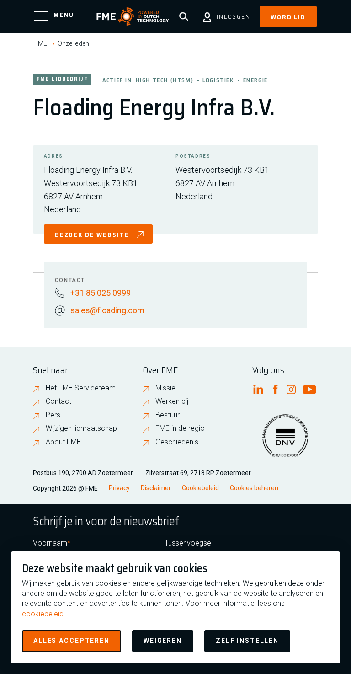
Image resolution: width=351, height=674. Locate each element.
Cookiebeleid (200, 488)
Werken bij (171, 401)
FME (40, 43)
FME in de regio (180, 428)
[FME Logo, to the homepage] (133, 16)
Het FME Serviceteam (81, 388)
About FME (63, 442)
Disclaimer (156, 488)
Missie (165, 388)
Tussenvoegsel (189, 543)
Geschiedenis (176, 442)
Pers (53, 415)
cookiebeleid (43, 614)
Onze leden (74, 43)
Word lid (288, 17)
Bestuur (167, 415)
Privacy (119, 488)
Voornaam (50, 543)
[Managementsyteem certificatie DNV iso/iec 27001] (285, 441)
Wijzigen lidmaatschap (81, 428)
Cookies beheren (254, 488)
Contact (58, 401)
